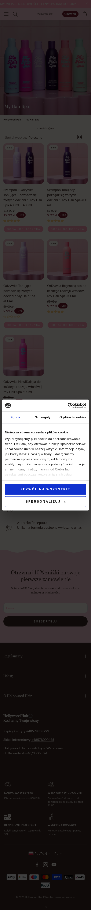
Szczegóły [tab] (42, 417)
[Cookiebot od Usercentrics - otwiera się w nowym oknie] (67, 405)
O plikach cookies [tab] (72, 417)
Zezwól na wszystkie (45, 489)
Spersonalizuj (43, 501)
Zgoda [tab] (15, 417)
